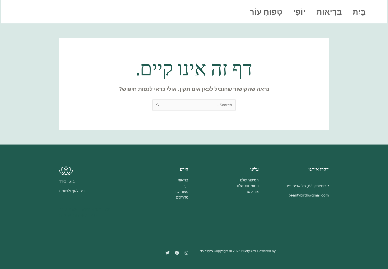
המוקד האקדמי (79, 209)
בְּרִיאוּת (329, 11)
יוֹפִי (299, 11)
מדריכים (182, 197)
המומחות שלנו (248, 185)
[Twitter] (49, 12)
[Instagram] (69, 12)
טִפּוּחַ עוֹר (266, 11)
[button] (26, 12)
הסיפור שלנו (249, 180)
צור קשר (252, 191)
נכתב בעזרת (101, 209)
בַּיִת (359, 11)
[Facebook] (59, 12)
